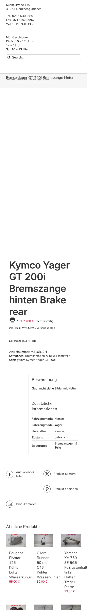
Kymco (59, 431)
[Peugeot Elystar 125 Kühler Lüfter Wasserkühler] (16, 540)
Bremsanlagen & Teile (40, 356)
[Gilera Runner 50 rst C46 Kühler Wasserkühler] (43, 540)
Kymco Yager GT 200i (40, 360)
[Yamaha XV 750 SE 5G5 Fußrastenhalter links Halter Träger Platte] (71, 540)
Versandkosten (45, 328)
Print (19, 321)
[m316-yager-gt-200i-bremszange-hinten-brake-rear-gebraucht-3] (43, 174)
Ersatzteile (63, 356)
